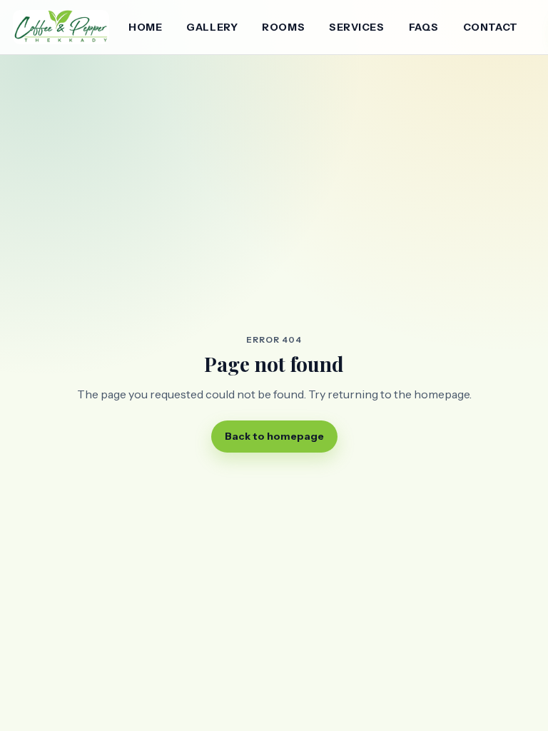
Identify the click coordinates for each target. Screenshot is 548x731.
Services (356, 27)
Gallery (212, 27)
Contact (490, 27)
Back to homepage (274, 436)
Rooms (283, 27)
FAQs (424, 27)
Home (145, 27)
